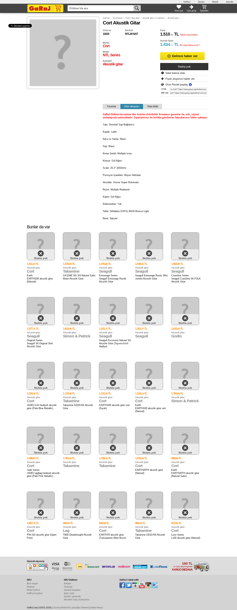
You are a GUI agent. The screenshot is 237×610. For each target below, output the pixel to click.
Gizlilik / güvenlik (72, 596)
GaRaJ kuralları (35, 593)
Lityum (56, 607)
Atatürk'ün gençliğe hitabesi (75, 607)
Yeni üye (178, 10)
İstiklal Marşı (96, 607)
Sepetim (204, 10)
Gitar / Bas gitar (133, 18)
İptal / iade (69, 593)
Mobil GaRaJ (33, 590)
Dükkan (106, 18)
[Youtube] (142, 585)
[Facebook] (122, 585)
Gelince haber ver (184, 56)
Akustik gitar (173, 18)
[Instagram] (148, 585)
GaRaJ (187, 2)
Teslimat (68, 587)
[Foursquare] (155, 585)
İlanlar (201, 2)
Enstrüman (118, 18)
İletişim (67, 583)
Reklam (31, 587)
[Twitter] (129, 585)
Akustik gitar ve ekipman (154, 18)
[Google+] (135, 585)
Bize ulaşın (32, 583)
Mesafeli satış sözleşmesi (76, 599)
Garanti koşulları (72, 590)
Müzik (215, 2)
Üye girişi (191, 10)
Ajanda (229, 2)
